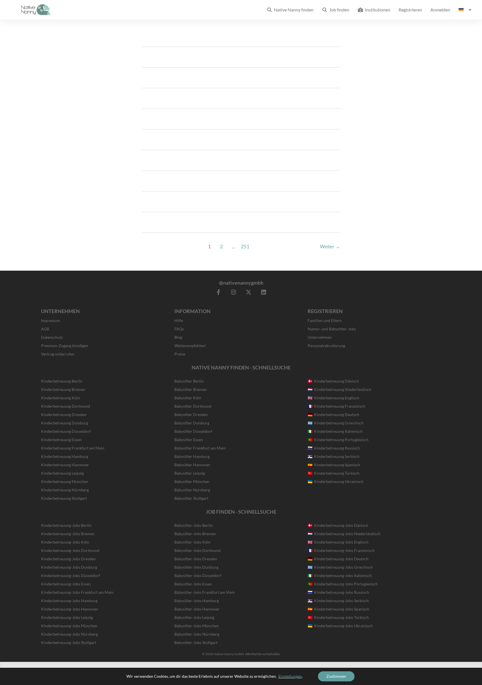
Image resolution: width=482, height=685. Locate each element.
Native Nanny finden (293, 9)
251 (245, 246)
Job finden (338, 9)
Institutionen (376, 9)
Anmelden (440, 9)
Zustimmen (336, 676)
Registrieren (410, 9)
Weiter (330, 246)
